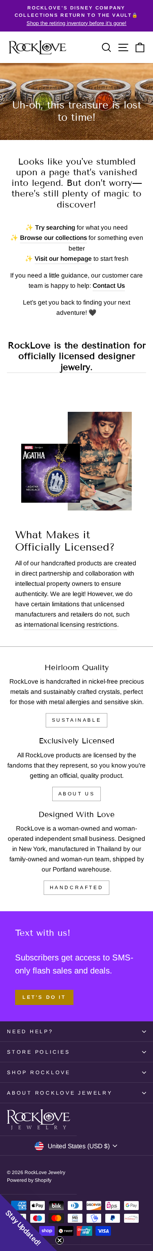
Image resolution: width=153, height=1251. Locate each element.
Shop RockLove (39, 1072)
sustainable (77, 720)
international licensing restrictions (70, 624)
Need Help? (30, 1031)
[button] (28, 1222)
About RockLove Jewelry (60, 1093)
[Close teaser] (59, 1240)
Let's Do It (44, 997)
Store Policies (38, 1052)
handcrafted (77, 887)
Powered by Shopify (29, 1180)
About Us (76, 794)
